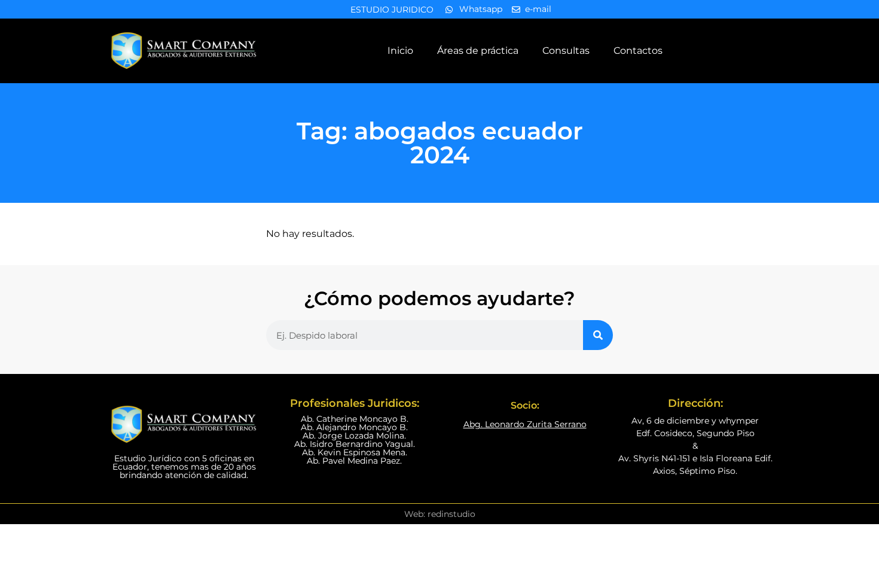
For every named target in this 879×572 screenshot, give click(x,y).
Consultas (566, 50)
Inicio (400, 50)
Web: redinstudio (439, 514)
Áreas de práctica (477, 50)
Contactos (638, 50)
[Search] (598, 335)
